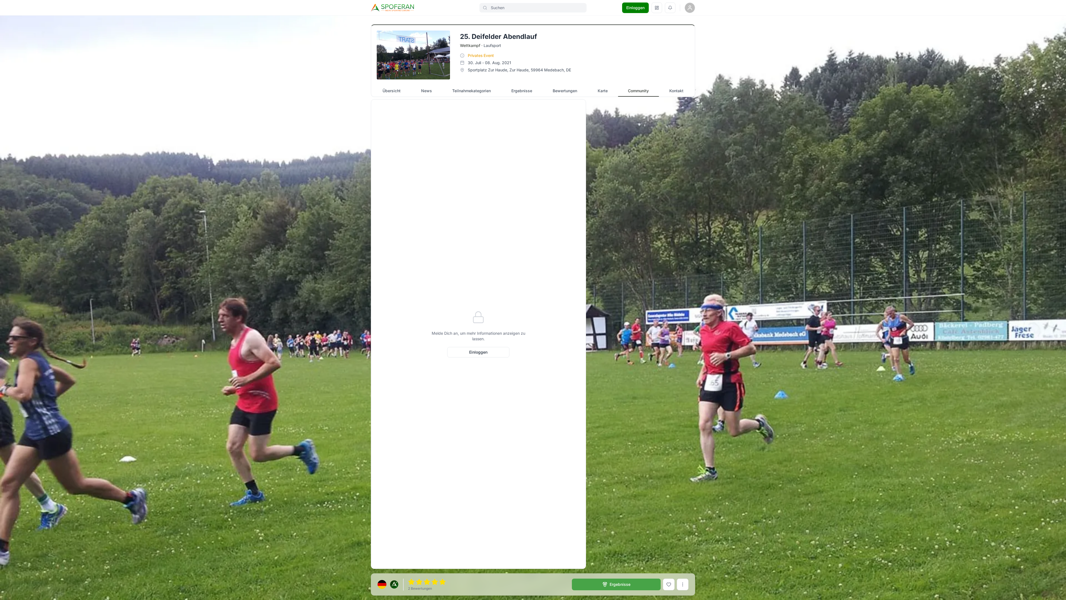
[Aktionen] (682, 584)
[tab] (391, 91)
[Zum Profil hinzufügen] (669, 584)
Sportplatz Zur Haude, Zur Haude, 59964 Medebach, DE (519, 70)
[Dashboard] (657, 7)
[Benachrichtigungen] (670, 7)
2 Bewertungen (420, 588)
